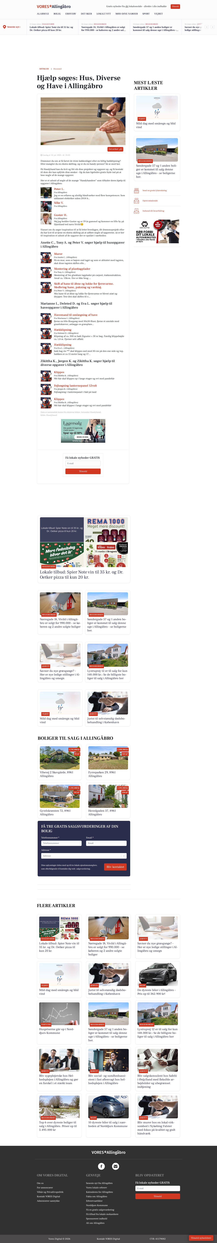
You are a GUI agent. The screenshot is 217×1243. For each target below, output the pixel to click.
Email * (90, 837)
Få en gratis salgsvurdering (100, 1209)
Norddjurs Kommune (97, 1205)
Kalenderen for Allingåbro (99, 1192)
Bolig (57, 13)
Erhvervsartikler (94, 1200)
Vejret (158, 13)
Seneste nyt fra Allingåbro (99, 1183)
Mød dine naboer (126, 13)
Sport (146, 13)
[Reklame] (83, 431)
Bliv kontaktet (115, 867)
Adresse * (46, 850)
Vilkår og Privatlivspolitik (50, 1192)
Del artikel (113, 149)
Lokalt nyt (104, 13)
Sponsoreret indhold (96, 1218)
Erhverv (70, 13)
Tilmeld (175, 6)
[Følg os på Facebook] (101, 1166)
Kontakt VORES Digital (48, 1196)
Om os (40, 1183)
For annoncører (45, 1187)
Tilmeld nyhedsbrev (201, 1238)
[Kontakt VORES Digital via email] (115, 1166)
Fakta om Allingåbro (96, 1196)
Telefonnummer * (50, 837)
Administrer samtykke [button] (48, 1200)
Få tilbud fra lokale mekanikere (102, 1214)
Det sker (86, 13)
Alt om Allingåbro (95, 1223)
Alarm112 (43, 13)
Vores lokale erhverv (96, 1187)
